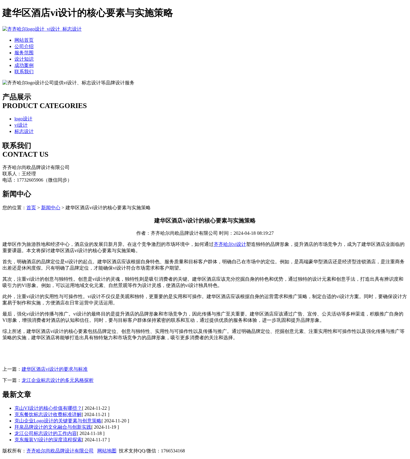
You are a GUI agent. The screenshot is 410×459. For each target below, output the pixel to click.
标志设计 (24, 131)
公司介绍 (24, 46)
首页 (31, 207)
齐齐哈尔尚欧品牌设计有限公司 (60, 450)
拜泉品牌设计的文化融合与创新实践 (52, 427)
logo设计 (23, 118)
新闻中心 (50, 207)
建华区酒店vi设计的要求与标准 (55, 369)
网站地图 (106, 450)
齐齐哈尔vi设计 (230, 244)
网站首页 (24, 40)
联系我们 (24, 71)
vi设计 (21, 125)
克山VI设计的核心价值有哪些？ (48, 408)
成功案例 (24, 65)
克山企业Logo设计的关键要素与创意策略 (57, 420)
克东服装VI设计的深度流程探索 (48, 439)
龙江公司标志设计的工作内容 (45, 433)
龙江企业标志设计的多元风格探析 (58, 380)
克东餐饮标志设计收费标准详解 (48, 414)
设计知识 (24, 59)
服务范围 (24, 52)
